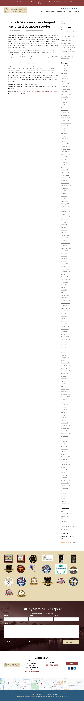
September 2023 (66, 154)
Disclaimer (7, 641)
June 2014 (64, 441)
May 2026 (64, 73)
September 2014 (65, 433)
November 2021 (65, 211)
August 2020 (64, 251)
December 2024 (65, 115)
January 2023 (65, 175)
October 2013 (65, 462)
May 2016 (63, 381)
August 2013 (64, 467)
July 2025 (63, 99)
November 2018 (65, 303)
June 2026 (64, 71)
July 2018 (63, 313)
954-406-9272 (73, 8)
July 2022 (63, 191)
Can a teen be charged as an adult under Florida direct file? (67, 38)
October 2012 (65, 483)
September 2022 (66, 185)
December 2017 (65, 331)
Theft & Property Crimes (37, 30)
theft (36, 51)
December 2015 (65, 394)
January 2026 (65, 84)
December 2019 (65, 271)
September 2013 (65, 464)
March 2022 (64, 201)
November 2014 (65, 428)
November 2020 (65, 243)
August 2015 (64, 404)
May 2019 (63, 287)
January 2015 (64, 423)
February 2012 (65, 504)
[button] (82, 691)
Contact (76, 12)
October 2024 (65, 120)
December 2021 (65, 209)
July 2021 (63, 222)
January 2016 (65, 391)
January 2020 (65, 269)
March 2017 (64, 355)
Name (6, 615)
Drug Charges (65, 516)
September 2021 (65, 217)
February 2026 (65, 81)
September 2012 (65, 485)
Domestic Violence (66, 513)
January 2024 (65, 144)
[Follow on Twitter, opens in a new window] (72, 668)
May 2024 (64, 133)
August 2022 (64, 188)
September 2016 (65, 371)
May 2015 (63, 412)
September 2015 (65, 402)
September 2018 (65, 308)
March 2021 (64, 232)
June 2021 (64, 224)
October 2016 (65, 368)
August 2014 (64, 436)
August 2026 (64, 65)
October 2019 (65, 277)
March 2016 (64, 386)
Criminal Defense (56, 12)
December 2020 (65, 240)
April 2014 (64, 446)
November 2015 (65, 397)
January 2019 (65, 297)
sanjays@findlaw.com (15, 30)
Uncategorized (65, 529)
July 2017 (63, 344)
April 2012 (64, 498)
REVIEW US (72, 663)
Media (70, 12)
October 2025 (65, 91)
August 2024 (64, 125)
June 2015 (64, 410)
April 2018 (64, 321)
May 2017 (63, 350)
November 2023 (65, 149)
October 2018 (65, 305)
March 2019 (64, 292)
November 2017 (65, 334)
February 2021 (65, 235)
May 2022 (64, 196)
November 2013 (65, 459)
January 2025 (65, 112)
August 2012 (64, 488)
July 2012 (63, 490)
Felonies (63, 519)
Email (31, 615)
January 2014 (65, 454)
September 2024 (66, 123)
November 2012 (65, 480)
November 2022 (65, 180)
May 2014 (63, 444)
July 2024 (64, 128)
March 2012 (64, 501)
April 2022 (64, 198)
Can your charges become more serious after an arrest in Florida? (68, 45)
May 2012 (63, 496)
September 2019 (65, 279)
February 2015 (65, 420)
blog (62, 511)
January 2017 (65, 360)
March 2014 (64, 449)
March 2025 (64, 110)
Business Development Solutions (50, 696)
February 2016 (65, 389)
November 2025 (65, 89)
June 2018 (64, 316)
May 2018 (63, 318)
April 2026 (64, 76)
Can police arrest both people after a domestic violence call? (68, 52)
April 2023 (64, 167)
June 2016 (64, 378)
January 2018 (65, 329)
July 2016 (63, 376)
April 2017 (64, 352)
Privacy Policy (35, 696)
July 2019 (63, 284)
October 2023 (65, 151)
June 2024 (64, 131)
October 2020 (65, 245)
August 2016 (64, 373)
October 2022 (65, 183)
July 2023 (63, 159)
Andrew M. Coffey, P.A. (38, 694)
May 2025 (64, 104)
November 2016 (65, 365)
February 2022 (65, 204)
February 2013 (65, 472)
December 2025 (65, 86)
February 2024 (65, 141)
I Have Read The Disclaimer (38, 641)
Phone (56, 615)
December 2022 (65, 178)
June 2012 (64, 493)
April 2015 (63, 415)
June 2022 (64, 193)
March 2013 (64, 470)
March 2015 (64, 417)
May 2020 (64, 258)
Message (7, 623)
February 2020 (65, 266)
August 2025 (64, 97)
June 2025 (64, 102)
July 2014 (63, 438)
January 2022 (65, 206)
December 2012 (65, 477)
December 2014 (65, 425)
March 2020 (64, 264)
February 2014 (65, 451)
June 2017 (64, 347)
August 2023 (64, 157)
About (47, 12)
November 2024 (65, 118)
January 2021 (65, 238)
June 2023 (64, 162)
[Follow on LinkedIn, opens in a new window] (75, 668)
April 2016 (64, 384)
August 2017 (64, 342)
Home (42, 12)
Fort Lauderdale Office (32, 671)
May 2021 (63, 227)
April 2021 (64, 230)
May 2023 (64, 164)
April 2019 (64, 290)
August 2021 (64, 219)
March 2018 (64, 324)
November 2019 (65, 274)
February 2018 (65, 326)
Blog (65, 12)
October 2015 (65, 399)
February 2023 (65, 172)
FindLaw (64, 696)
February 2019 (65, 295)
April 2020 (64, 261)
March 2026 (64, 78)
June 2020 (64, 256)
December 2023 (65, 146)
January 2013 (65, 475)
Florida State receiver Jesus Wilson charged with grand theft (39, 91)
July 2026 (63, 68)
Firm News (28, 30)
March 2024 (64, 138)
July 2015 (63, 407)
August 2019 (64, 282)
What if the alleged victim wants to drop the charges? (68, 32)
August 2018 (64, 311)
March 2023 (64, 170)
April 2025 (64, 107)
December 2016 (65, 363)
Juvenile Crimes (65, 524)
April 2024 (64, 136)
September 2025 (66, 94)
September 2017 (65, 339)
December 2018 (65, 300)
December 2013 (65, 457)
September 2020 (66, 248)
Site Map (27, 696)
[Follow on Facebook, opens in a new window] (69, 668)
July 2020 (64, 253)
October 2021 (65, 214)
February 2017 (65, 357)
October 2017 (65, 337)
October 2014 (65, 431)
